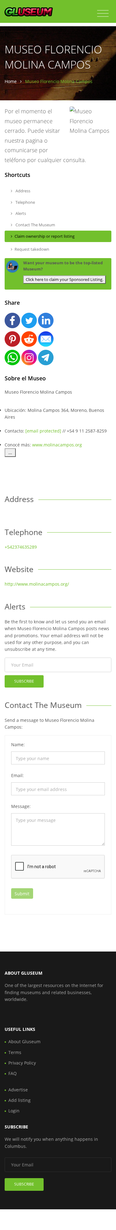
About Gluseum (24, 1041)
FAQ (12, 1073)
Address (22, 191)
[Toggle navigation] (103, 13)
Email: (17, 775)
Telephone (25, 202)
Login (13, 1111)
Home (11, 81)
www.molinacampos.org (57, 445)
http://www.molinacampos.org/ (37, 584)
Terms (14, 1052)
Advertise (18, 1090)
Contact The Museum (35, 225)
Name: (18, 744)
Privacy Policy (22, 1063)
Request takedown (32, 249)
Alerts (20, 213)
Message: (21, 806)
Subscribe (24, 681)
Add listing (19, 1100)
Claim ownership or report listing (45, 236)
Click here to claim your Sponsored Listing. (64, 279)
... (10, 452)
